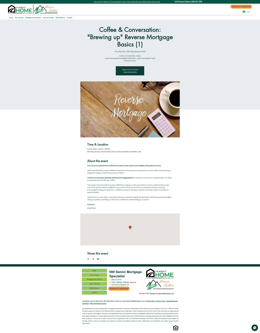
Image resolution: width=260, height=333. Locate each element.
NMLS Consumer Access (98, 303)
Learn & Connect (94, 284)
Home (94, 270)
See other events (130, 72)
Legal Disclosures (172, 301)
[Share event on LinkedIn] (98, 259)
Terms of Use (160, 301)
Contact (94, 292)
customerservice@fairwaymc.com (133, 301)
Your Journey (94, 275)
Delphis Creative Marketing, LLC (162, 293)
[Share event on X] (93, 259)
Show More (91, 208)
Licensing (85, 303)
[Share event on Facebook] (88, 259)
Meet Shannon (94, 288)
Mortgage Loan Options (94, 279)
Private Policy (150, 301)
